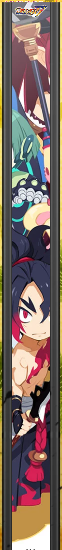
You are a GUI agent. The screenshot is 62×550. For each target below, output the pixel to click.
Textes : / (50, 1)
